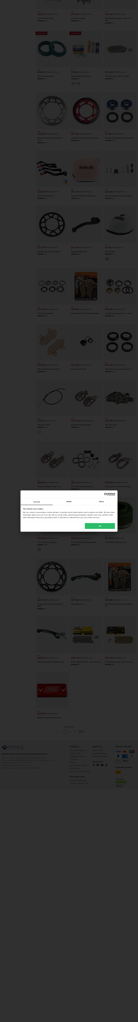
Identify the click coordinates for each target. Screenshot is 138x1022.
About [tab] (101, 501)
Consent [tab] (36, 502)
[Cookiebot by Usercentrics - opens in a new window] (105, 494)
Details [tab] (69, 501)
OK (100, 526)
